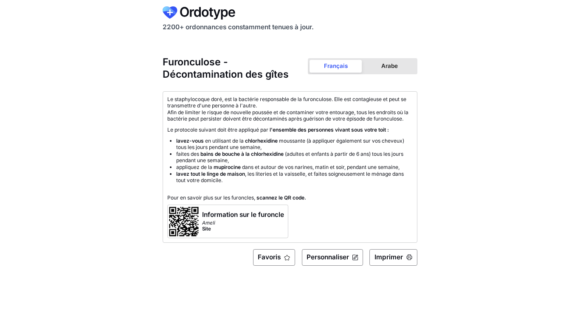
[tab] (336, 66)
